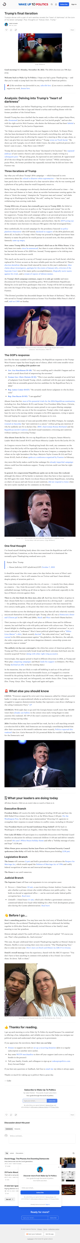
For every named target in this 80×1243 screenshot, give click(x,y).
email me (49, 1069)
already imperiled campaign (61, 462)
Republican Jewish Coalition (16, 429)
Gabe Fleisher (13, 23)
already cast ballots (22, 712)
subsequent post (11, 156)
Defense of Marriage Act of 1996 (49, 864)
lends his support (47, 661)
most (24, 401)
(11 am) (31, 899)
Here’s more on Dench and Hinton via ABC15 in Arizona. (48, 947)
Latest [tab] (12, 1153)
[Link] (1, 99)
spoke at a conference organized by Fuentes (46, 457)
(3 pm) (27, 861)
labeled (70, 123)
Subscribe (64, 4)
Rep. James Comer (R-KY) (18, 389)
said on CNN (14, 301)
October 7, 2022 (48, 567)
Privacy (39, 1229)
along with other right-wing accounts (42, 653)
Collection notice (53, 1229)
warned (7, 637)
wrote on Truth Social (59, 140)
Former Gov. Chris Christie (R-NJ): (22, 377)
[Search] (52, 4)
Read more (26, 896)
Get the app (50, 1234)
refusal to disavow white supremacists (38, 178)
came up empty (18, 240)
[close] (58, 1167)
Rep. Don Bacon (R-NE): (18, 396)
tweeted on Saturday (12, 423)
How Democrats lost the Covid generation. (18, 1161)
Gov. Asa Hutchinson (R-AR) (20, 370)
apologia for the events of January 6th (42, 268)
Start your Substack (35, 1234)
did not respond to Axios (58, 482)
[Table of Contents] (2, 621)
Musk (39, 617)
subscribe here (45, 85)
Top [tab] (7, 1153)
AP (30, 705)
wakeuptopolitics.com (61, 1061)
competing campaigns (22, 661)
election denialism (12, 265)
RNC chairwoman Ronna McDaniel (52, 426)
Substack (30, 1239)
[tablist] (12, 1129)
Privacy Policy (55, 1199)
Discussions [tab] (19, 1153)
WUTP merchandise (24, 1054)
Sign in (73, 4)
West (48, 617)
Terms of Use (49, 1197)
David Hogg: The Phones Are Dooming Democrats (26, 1159)
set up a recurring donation (44, 1047)
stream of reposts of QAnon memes (38, 274)
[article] (40, 1163)
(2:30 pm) (66, 851)
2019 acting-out (67, 221)
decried (38, 634)
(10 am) (30, 887)
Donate (11, 1047)
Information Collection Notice (39, 1199)
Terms (45, 1229)
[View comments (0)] (11, 30)
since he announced (30, 248)
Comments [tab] (9, 1129)
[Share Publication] (56, 4)
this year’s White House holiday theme (28, 840)
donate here (25, 88)
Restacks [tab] (17, 1129)
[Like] (6, 30)
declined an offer (17, 664)
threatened (12, 120)
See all (8, 1199)
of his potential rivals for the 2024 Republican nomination (50, 401)
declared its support (44, 231)
